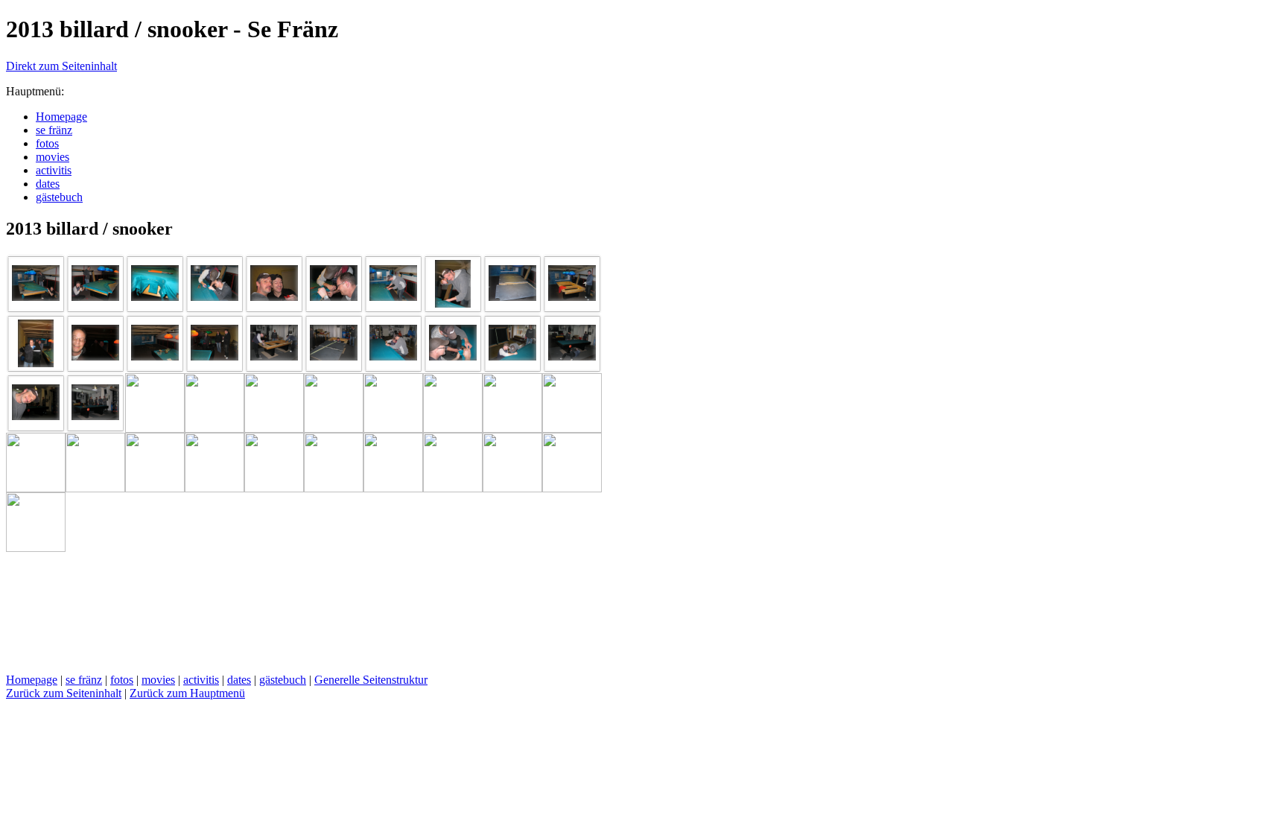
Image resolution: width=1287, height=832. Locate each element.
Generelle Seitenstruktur (371, 679)
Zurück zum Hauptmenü (187, 693)
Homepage (31, 679)
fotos (121, 679)
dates (239, 679)
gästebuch (282, 679)
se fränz (84, 679)
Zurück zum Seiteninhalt (63, 693)
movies (158, 679)
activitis (201, 679)
